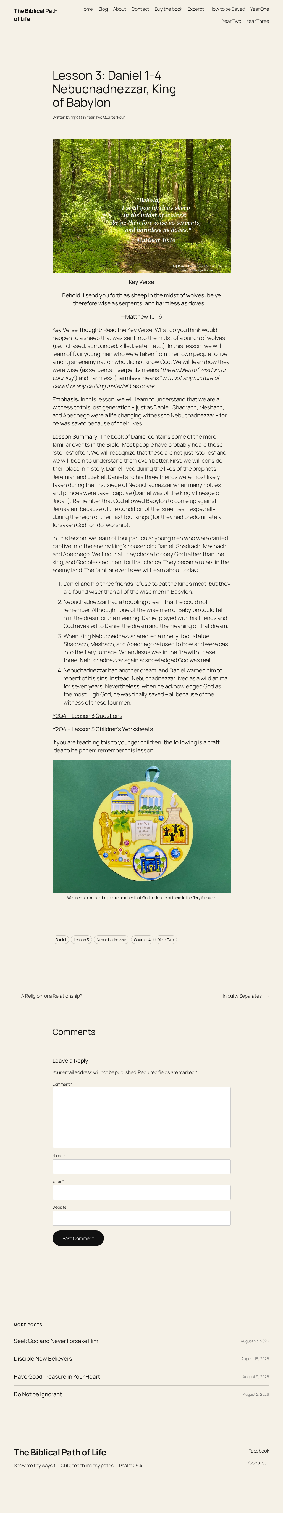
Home (86, 9)
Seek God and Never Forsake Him (56, 1341)
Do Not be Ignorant (38, 1394)
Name (59, 1155)
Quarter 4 (142, 939)
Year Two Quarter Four (106, 117)
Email (58, 1181)
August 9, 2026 (256, 1376)
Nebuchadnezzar (112, 939)
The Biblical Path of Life (60, 1452)
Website (59, 1207)
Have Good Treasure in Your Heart (57, 1376)
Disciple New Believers (43, 1358)
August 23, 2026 (255, 1341)
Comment (62, 1084)
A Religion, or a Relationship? (51, 995)
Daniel (61, 939)
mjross (76, 117)
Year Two (166, 939)
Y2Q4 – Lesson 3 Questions (88, 716)
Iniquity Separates (242, 995)
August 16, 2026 (255, 1358)
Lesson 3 (81, 939)
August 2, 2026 (256, 1394)
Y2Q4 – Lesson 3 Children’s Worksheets (103, 729)
